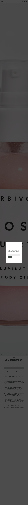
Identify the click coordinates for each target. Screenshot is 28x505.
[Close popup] (21, 243)
